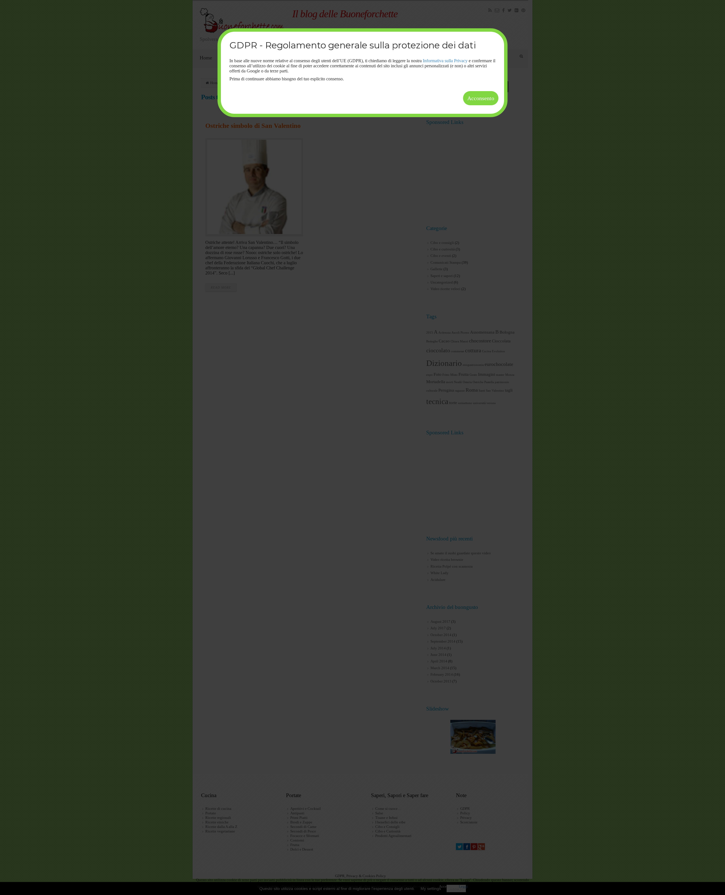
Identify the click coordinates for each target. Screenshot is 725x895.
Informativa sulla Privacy (445, 60)
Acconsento (480, 98)
